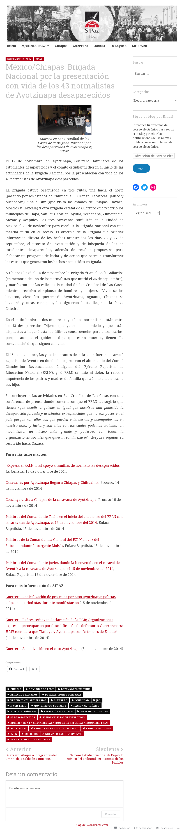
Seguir (141, 168)
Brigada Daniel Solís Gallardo (56, 728)
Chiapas (61, 46)
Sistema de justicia (94, 711)
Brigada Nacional (99, 728)
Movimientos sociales (50, 705)
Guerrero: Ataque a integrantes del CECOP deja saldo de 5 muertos (31, 753)
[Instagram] (153, 187)
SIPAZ (39, 59)
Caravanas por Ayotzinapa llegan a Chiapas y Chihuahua (52, 482)
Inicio (11, 46)
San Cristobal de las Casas (30, 739)
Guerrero (80, 46)
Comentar (111, 814)
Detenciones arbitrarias (28, 700)
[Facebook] (136, 187)
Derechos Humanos (24, 694)
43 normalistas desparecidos (64, 717)
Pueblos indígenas (23, 711)
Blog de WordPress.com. (92, 825)
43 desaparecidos (22, 717)
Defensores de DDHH (75, 689)
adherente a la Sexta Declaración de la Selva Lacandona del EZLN (59, 722)
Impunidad (82, 700)
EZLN (13, 734)
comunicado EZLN (41, 689)
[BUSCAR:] (155, 73)
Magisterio (18, 705)
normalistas (54, 734)
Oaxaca (99, 46)
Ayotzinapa (18, 728)
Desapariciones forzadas (63, 694)
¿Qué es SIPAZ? (33, 46)
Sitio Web (139, 46)
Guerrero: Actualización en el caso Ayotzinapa (43, 648)
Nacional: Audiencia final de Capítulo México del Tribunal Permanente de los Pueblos (94, 755)
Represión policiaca (58, 711)
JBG (98, 700)
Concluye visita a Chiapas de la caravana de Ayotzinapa (51, 499)
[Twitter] (144, 187)
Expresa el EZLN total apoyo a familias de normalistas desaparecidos (63, 465)
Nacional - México (86, 705)
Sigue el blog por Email (153, 116)
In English (119, 46)
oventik (76, 734)
